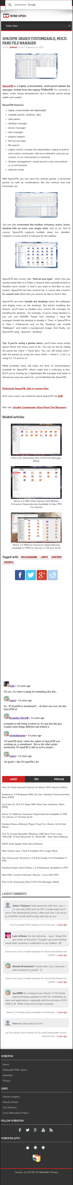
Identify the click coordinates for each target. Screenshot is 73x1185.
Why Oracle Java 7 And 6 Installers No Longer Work (30, 851)
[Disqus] (36, 632)
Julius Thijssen (21, 905)
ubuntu (9, 562)
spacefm (56, 557)
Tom (14, 1023)
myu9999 (17, 993)
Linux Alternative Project (16, 1112)
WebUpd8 (44, 1172)
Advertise (8, 1075)
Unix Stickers (10, 1107)
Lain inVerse (19, 936)
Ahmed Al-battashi (23, 966)
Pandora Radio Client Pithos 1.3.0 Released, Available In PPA (35, 867)
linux (44, 557)
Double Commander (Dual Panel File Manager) (39, 407)
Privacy (7, 1080)
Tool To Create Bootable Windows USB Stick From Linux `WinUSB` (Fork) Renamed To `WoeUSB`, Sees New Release (35, 835)
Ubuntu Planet (10, 1102)
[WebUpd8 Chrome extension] (36, 1161)
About (6, 1064)
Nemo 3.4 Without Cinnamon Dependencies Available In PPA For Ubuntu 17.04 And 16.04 (36, 546)
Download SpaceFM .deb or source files (25, 388)
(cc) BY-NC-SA (31, 1172)
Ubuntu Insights (11, 1096)
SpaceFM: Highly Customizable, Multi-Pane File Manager (35, 40)
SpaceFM (7, 86)
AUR (60, 396)
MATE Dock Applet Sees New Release (22, 843)
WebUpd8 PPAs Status (15, 1070)
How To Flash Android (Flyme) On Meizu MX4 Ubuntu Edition (34, 787)
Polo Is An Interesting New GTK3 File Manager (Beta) (36, 459)
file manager (29, 557)
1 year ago (62, 925)
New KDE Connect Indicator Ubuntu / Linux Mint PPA (30, 874)
